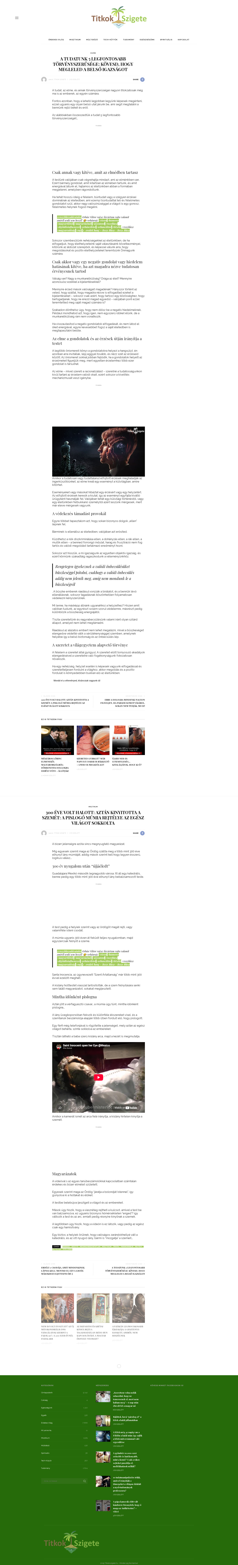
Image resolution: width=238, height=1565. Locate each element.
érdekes (66, 1247)
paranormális (127, 1247)
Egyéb (93, 53)
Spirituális (166, 40)
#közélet (116, 227)
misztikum (106, 1247)
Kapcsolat (183, 40)
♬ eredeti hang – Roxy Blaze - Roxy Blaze (106, 230)
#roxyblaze (111, 223)
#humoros (113, 220)
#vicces (103, 220)
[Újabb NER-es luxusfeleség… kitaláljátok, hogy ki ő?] (128, 740)
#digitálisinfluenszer (68, 227)
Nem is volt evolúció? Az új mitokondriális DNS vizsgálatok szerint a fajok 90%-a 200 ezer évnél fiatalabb (57, 1332)
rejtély (138, 1247)
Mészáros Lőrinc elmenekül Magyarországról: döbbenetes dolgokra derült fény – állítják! (55, 764)
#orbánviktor (88, 227)
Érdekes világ (56, 40)
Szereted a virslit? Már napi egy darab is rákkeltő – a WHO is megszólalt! (93, 761)
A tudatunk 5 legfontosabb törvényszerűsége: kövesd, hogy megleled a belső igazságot (125, 1270)
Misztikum (75, 40)
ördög (116, 1247)
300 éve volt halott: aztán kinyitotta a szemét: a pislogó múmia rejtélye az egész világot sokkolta (65, 702)
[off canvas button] (16, 18)
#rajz (79, 230)
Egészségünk (147, 40)
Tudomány (128, 40)
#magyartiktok (65, 223)
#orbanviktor (103, 227)
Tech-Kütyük (110, 40)
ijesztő (74, 1247)
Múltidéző (92, 40)
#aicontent (99, 223)
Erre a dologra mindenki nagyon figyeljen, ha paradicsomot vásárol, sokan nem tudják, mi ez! (122, 702)
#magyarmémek (83, 223)
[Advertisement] (98, 146)
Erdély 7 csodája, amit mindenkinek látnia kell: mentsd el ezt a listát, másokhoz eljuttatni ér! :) (63, 1270)
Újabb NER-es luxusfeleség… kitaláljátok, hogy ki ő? (127, 761)
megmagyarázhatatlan (90, 1247)
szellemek (67, 1249)
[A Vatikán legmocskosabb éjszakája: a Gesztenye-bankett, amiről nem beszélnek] (128, 1308)
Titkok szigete (60, 79)
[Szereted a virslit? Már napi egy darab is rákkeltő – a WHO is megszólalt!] (93, 740)
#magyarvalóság (66, 230)
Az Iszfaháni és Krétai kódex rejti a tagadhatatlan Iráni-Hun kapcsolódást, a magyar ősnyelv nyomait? (92, 1332)
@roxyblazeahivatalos (69, 217)
